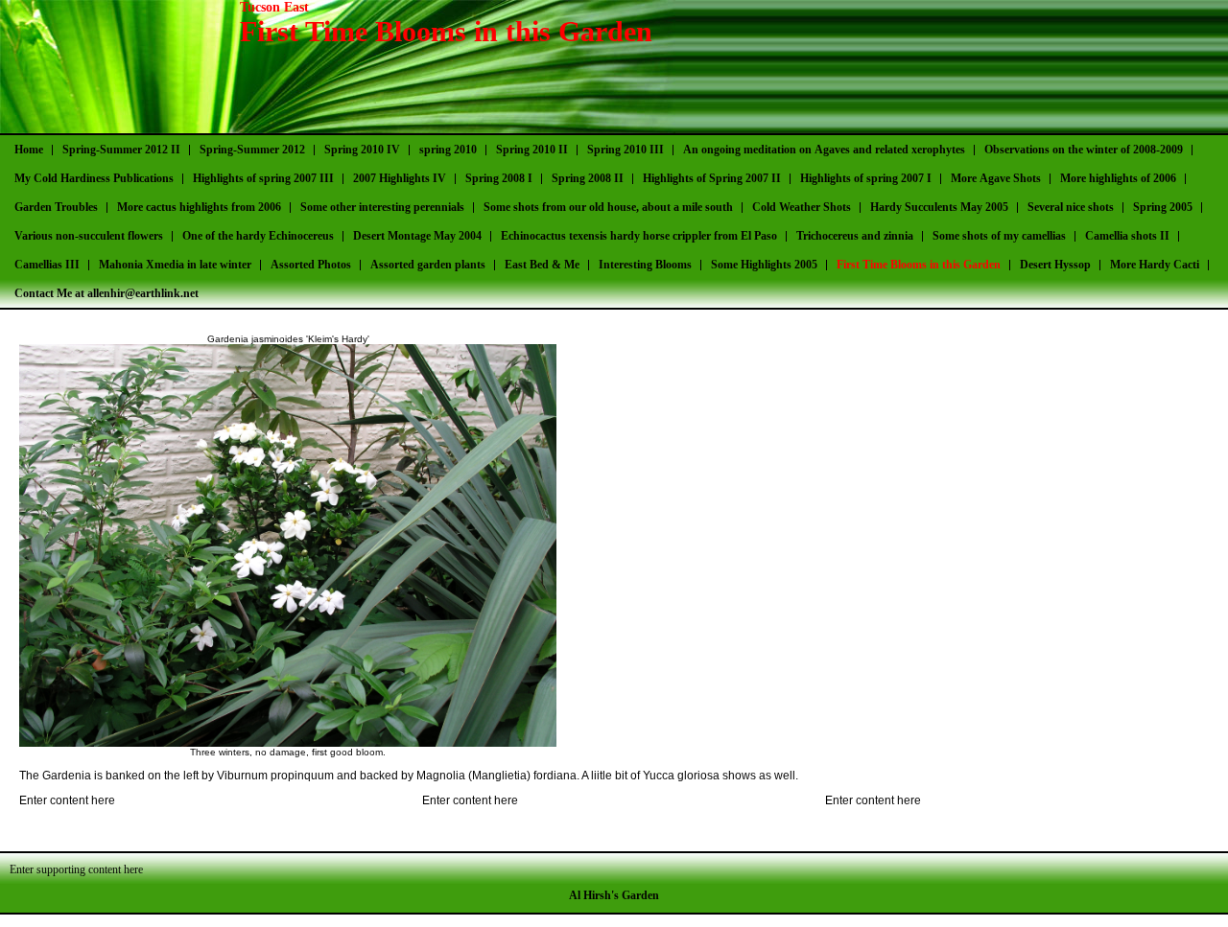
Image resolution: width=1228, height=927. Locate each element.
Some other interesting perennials (382, 207)
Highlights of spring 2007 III (263, 178)
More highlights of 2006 (1118, 178)
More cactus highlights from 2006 (199, 207)
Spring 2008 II (588, 178)
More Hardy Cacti (1154, 264)
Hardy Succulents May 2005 (939, 207)
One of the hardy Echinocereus (258, 236)
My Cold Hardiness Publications (94, 178)
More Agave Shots (996, 178)
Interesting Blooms (645, 264)
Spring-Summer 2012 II (121, 149)
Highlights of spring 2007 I (866, 178)
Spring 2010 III (625, 149)
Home (28, 149)
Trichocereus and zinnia (854, 236)
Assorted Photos (311, 264)
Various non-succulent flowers (88, 236)
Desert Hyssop (1055, 264)
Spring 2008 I (498, 178)
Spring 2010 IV (362, 149)
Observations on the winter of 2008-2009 (1083, 149)
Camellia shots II (1127, 236)
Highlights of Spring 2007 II (712, 178)
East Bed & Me (542, 264)
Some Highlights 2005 (764, 264)
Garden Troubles (56, 207)
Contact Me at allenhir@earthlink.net (106, 293)
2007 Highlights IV (399, 178)
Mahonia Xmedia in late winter (175, 264)
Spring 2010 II (532, 149)
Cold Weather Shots (801, 207)
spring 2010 (448, 149)
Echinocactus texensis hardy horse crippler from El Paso (639, 236)
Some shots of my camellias (999, 236)
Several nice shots (1070, 207)
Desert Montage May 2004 (417, 236)
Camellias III (47, 264)
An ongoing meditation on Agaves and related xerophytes (824, 149)
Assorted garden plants (427, 264)
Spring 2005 (1163, 207)
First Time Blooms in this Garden (919, 264)
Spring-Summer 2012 (252, 149)
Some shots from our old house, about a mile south (608, 207)
